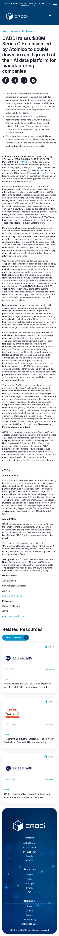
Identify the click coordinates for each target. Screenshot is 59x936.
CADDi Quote (29, 847)
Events (29, 888)
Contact (29, 910)
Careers (29, 915)
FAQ (30, 892)
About (29, 906)
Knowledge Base (29, 924)
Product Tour (29, 852)
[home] (16, 16)
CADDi (24, 162)
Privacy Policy (29, 919)
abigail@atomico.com (12, 596)
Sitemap (29, 860)
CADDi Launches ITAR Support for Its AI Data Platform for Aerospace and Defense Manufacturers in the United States (27, 796)
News (30, 31)
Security (29, 856)
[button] (50, 16)
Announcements (13, 31)
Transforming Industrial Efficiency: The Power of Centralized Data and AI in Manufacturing (29, 740)
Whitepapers (29, 883)
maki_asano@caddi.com (13, 616)
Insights (29, 874)
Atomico (48, 173)
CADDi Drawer (29, 843)
